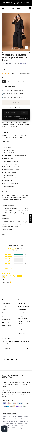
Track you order (22, 327)
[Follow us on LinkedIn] (16, 360)
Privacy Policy (6, 303)
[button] (8, 254)
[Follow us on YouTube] (12, 360)
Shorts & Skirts (12, 428)
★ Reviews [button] (30, 218)
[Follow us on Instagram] (8, 360)
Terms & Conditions (7, 313)
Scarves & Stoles (8, 423)
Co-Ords (16, 423)
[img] (6, 273)
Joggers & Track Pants (20, 425)
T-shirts (14, 416)
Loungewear (23, 423)
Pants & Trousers (8, 425)
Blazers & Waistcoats (16, 419)
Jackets (5, 421)
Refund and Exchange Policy (22, 317)
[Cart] (29, 8)
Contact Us (5, 306)
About (4, 300)
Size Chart (21, 330)
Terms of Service (7, 319)
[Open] (4, 429)
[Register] (27, 348)
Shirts (19, 416)
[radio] (4, 81)
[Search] (6, 8)
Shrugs (11, 421)
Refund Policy (6, 322)
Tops (9, 416)
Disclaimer (5, 309)
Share (3, 234)
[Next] (29, 52)
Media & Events (6, 325)
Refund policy (21, 333)
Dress (5, 416)
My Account (21, 300)
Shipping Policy (6, 316)
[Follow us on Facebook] (4, 360)
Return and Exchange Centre (24, 322)
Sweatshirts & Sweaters (21, 421)
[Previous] (3, 52)
